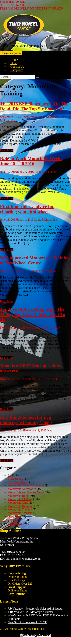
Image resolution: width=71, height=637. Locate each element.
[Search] (37, 77)
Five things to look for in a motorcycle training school (26, 420)
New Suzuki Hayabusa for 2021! (27, 622)
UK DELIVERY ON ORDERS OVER (31, 8)
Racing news (15, 519)
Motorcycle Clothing (20, 499)
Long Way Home (18, 482)
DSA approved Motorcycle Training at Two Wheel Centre (35, 260)
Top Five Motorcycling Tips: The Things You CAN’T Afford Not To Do (32, 314)
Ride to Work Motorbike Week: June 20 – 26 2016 (31, 161)
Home (14, 59)
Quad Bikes (15, 516)
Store (13, 63)
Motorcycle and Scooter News (26, 492)
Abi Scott (54, 327)
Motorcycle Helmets (20, 506)
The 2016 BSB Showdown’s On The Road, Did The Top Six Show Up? (34, 106)
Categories (16, 70)
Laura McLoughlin (45, 171)
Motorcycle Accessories (22, 489)
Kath (50, 430)
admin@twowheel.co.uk (26, 558)
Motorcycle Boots (18, 495)
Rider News (15, 523)
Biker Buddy (15, 478)
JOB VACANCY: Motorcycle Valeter (30, 612)
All (9, 475)
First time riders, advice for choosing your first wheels (27, 209)
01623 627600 (16, 551)
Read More (6, 150)
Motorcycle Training (20, 509)
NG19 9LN (7, 545)
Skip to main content (12, 1)
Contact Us (17, 66)
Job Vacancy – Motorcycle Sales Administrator (35, 608)
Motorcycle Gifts (18, 502)
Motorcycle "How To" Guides (26, 485)
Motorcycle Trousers (20, 513)
